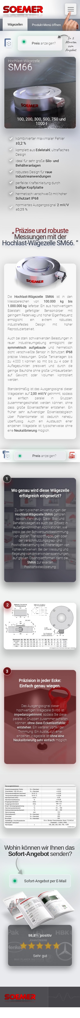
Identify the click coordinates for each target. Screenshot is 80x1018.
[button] (40, 806)
